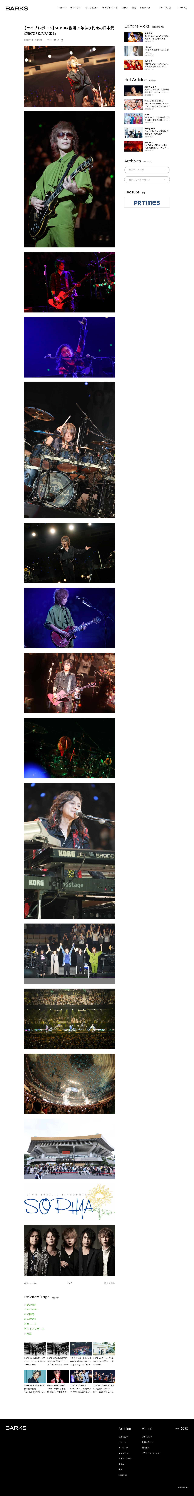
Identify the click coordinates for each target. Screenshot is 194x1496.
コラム (125, 7)
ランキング (76, 7)
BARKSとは (147, 1436)
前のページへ (31, 1283)
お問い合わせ (147, 1442)
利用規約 (146, 1447)
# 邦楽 (28, 1333)
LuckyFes (145, 7)
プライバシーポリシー (151, 1453)
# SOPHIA (30, 1304)
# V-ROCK (30, 1319)
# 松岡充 (29, 1314)
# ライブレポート (34, 1329)
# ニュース (30, 1324)
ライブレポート (110, 7)
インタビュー (92, 7)
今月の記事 (123, 1436)
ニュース (62, 7)
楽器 (134, 7)
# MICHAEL (31, 1309)
